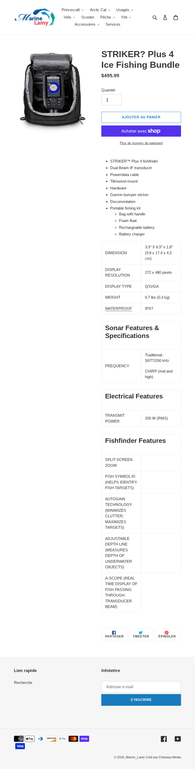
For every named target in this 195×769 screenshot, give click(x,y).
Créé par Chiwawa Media (163, 757)
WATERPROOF (118, 308)
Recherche (23, 682)
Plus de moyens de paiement (141, 143)
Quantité (108, 90)
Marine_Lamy (135, 757)
